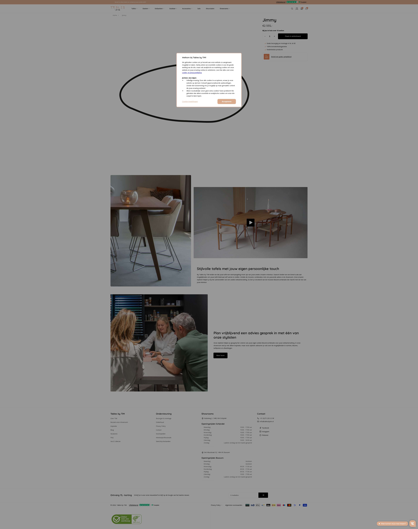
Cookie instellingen (190, 101)
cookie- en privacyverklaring (192, 73)
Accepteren (227, 101)
